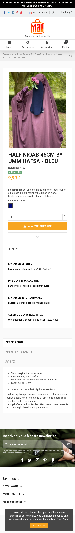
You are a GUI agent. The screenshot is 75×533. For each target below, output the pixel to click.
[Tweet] (13, 249)
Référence (13, 167)
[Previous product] (70, 56)
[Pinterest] (17, 249)
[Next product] (71, 56)
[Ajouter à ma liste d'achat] (37, 236)
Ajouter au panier (40, 226)
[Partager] (9, 249)
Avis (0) (10, 361)
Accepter (39, 525)
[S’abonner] (68, 444)
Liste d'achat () (63, 12)
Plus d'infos (63, 519)
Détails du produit (18, 352)
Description (14, 342)
